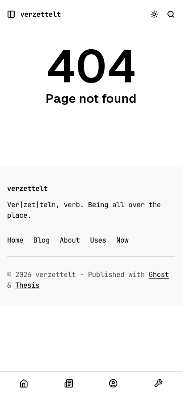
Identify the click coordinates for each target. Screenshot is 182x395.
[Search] (171, 14)
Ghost (159, 274)
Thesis (27, 285)
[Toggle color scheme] (154, 14)
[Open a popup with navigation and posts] (11, 14)
